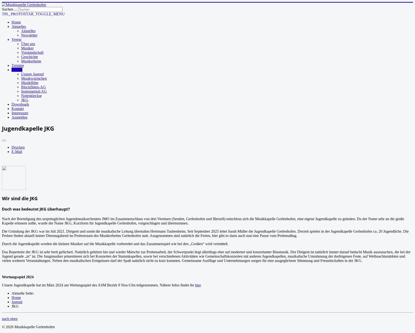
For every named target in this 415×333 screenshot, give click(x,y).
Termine (18, 65)
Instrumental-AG (34, 91)
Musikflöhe (29, 83)
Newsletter (29, 35)
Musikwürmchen (34, 78)
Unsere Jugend (32, 74)
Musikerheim (31, 61)
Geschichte (29, 57)
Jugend (17, 70)
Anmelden (19, 117)
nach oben (10, 319)
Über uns (28, 44)
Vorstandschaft (32, 52)
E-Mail (17, 152)
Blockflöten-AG (33, 87)
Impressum (20, 113)
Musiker (27, 48)
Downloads (20, 104)
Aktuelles (19, 26)
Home (16, 22)
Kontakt (18, 109)
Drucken (18, 147)
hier (198, 285)
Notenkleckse (31, 96)
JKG (24, 100)
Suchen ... (9, 9)
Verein (16, 39)
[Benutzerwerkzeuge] (4, 140)
